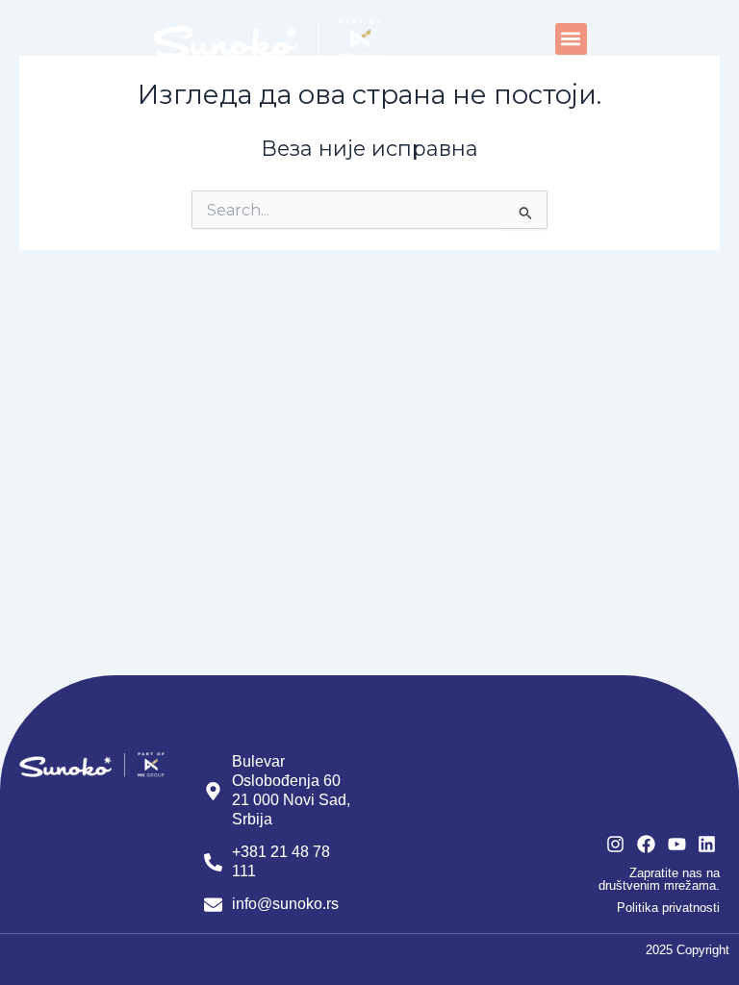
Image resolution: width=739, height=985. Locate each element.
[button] (571, 39)
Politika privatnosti (668, 907)
